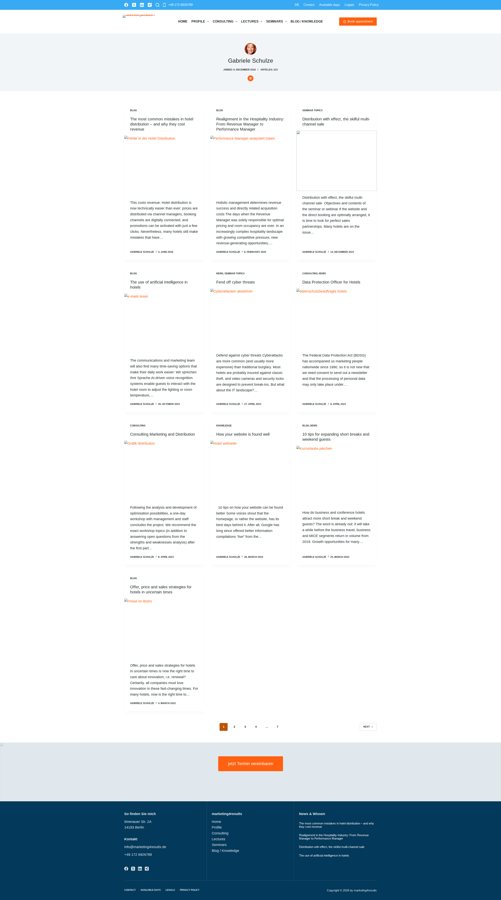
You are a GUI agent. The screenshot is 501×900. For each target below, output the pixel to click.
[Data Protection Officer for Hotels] (336, 319)
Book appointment (360, 21)
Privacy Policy (369, 4)
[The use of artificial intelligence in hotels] (164, 324)
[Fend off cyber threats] (250, 319)
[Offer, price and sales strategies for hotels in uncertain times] (164, 628)
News (219, 273)
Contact (309, 4)
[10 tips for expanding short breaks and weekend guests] (336, 476)
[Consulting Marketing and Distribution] (164, 471)
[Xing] (150, 5)
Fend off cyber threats (235, 282)
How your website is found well (242, 434)
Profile (198, 21)
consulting (310, 273)
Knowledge (224, 425)
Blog (133, 110)
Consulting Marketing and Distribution (162, 434)
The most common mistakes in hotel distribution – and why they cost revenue (161, 124)
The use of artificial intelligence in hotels (324, 855)
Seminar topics (312, 110)
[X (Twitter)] (134, 5)
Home (182, 21)
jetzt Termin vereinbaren (250, 763)
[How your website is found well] (250, 471)
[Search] (157, 5)
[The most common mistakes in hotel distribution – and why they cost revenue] (164, 166)
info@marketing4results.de (145, 847)
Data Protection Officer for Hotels (331, 282)
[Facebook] (126, 5)
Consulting (223, 21)
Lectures (250, 21)
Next (366, 726)
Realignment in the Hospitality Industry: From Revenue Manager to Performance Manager (250, 124)
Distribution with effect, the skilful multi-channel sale (331, 847)
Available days (329, 4)
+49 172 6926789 (180, 4)
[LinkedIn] (142, 5)
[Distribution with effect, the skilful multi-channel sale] (336, 161)
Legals (349, 4)
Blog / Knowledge (307, 21)
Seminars (274, 21)
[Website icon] (250, 78)
